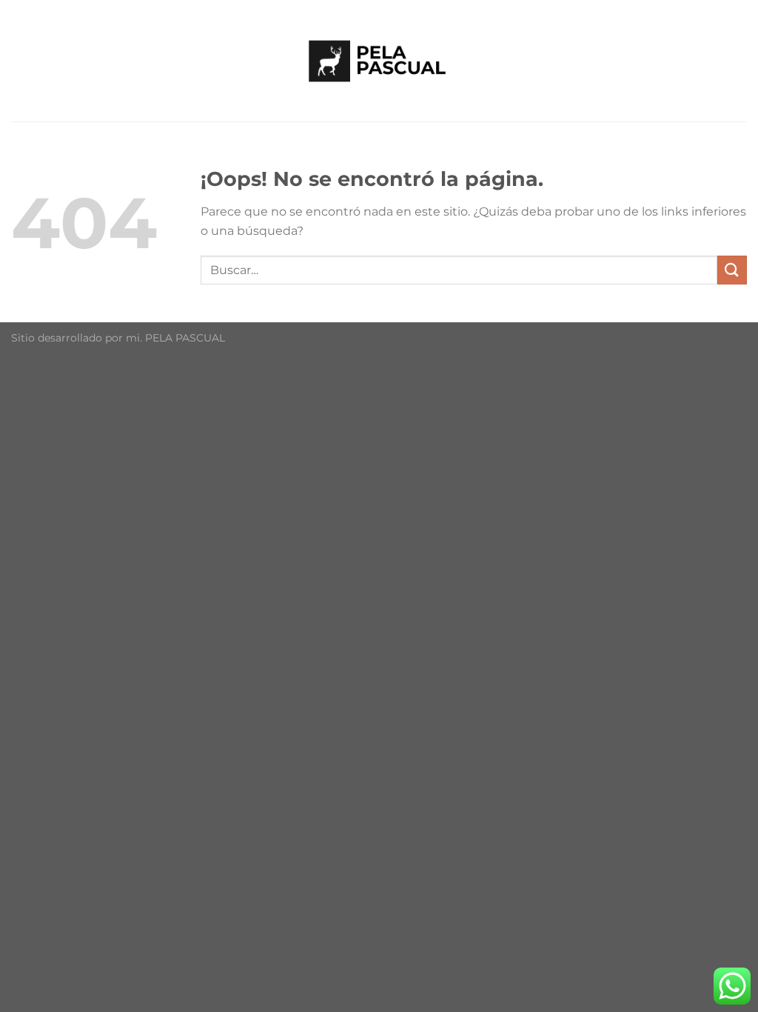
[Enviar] (732, 270)
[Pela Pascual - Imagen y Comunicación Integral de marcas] (379, 60)
